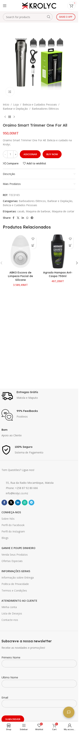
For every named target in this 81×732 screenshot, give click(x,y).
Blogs (5, 538)
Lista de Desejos (12, 613)
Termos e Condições (14, 590)
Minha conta (9, 607)
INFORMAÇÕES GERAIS (16, 571)
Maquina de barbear (38, 211)
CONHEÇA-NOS (11, 512)
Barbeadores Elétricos (45, 108)
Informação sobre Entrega (18, 577)
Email (5, 697)
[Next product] (14, 117)
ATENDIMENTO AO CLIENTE (19, 600)
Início (6, 104)
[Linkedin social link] (23, 217)
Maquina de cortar (63, 211)
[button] (70, 245)
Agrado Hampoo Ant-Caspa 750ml (57, 274)
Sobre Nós (8, 518)
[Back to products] (9, 117)
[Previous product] (5, 117)
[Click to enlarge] (10, 91)
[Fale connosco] (68, 712)
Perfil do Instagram (13, 531)
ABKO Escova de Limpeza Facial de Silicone (20, 276)
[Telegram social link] (32, 217)
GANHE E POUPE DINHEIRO (18, 548)
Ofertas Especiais (12, 561)
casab (20, 211)
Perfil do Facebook (13, 525)
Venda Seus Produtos (15, 554)
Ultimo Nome (10, 677)
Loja (16, 104)
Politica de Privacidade (15, 584)
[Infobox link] (39, 396)
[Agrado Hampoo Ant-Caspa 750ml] (58, 251)
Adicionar (30, 154)
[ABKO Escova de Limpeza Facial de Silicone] (20, 251)
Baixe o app (65, 16)
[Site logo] (39, 5)
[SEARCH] (49, 17)
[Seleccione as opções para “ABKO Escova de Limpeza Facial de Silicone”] (33, 245)
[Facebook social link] (13, 217)
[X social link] (18, 217)
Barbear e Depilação (15, 108)
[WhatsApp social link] (27, 217)
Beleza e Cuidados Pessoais (40, 104)
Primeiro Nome (11, 657)
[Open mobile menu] (4, 5)
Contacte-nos (10, 620)
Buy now (52, 154)
